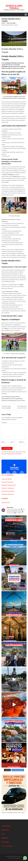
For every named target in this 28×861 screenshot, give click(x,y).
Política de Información (7, 494)
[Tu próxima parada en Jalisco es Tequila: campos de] (14, 729)
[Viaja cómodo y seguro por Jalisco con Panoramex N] (14, 527)
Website (21, 442)
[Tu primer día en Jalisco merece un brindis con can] (14, 755)
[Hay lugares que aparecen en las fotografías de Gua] (14, 628)
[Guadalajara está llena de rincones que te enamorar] (14, 578)
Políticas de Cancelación (7, 491)
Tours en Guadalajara (6, 846)
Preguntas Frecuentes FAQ (8, 485)
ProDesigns (17, 858)
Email (12, 442)
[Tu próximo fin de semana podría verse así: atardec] (14, 603)
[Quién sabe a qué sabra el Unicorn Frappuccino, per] (14, 704)
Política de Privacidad (7, 482)
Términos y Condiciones (7, 488)
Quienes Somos (5, 502)
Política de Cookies (6, 479)
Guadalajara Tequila (14, 7)
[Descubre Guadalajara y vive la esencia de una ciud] (14, 679)
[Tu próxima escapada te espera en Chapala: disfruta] (14, 553)
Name (3, 442)
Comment (4, 422)
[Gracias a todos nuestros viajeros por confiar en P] (14, 654)
